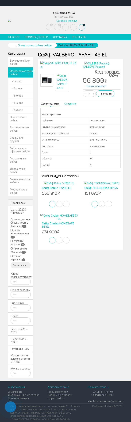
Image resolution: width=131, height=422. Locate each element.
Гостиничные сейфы (18, 159)
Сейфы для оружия (16, 139)
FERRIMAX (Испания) (17, 243)
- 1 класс (16, 81)
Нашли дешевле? (96, 86)
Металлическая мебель (20, 180)
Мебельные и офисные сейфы (20, 149)
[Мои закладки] (49, 27)
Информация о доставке (23, 395)
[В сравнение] (66, 204)
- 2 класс (16, 88)
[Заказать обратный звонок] (10, 406)
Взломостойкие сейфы (20, 62)
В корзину (106, 93)
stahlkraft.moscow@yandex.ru (106, 401)
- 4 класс (16, 103)
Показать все (19, 265)
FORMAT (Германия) (17, 258)
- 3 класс (16, 95)
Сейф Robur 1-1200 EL (56, 188)
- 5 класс (16, 110)
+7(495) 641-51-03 (102, 392)
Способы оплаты (18, 398)
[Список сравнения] (57, 27)
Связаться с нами (102, 395)
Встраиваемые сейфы (19, 128)
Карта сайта (56, 398)
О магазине (15, 392)
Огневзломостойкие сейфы (21, 72)
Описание (70, 103)
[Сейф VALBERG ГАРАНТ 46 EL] (59, 65)
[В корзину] (52, 204)
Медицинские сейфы (18, 190)
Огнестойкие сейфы (18, 118)
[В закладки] (59, 204)
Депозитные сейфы (17, 170)
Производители (58, 392)
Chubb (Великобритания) (20, 233)
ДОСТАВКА (60, 37)
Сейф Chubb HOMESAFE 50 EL (58, 225)
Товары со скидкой (60, 395)
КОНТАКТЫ (79, 37)
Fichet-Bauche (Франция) (19, 250)
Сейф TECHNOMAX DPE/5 (101, 188)
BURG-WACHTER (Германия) (20, 224)
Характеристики (50, 103)
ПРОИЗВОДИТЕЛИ (36, 37)
